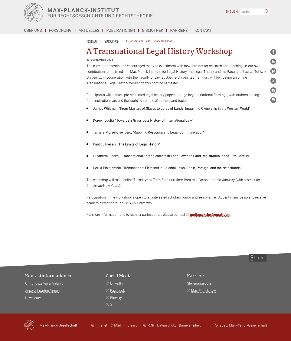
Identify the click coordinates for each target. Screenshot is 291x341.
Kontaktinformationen (48, 275)
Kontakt (203, 30)
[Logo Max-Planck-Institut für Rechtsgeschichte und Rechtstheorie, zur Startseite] (104, 12)
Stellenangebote (199, 283)
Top (261, 258)
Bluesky (116, 298)
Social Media (118, 275)
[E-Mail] (273, 90)
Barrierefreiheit (190, 325)
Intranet (101, 325)
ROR (151, 325)
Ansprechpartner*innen (42, 291)
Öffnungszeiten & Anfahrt (44, 283)
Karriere (195, 275)
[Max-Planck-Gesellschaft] (32, 325)
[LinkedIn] (273, 61)
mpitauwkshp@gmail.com (210, 215)
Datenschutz (166, 325)
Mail (117, 325)
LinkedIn (116, 283)
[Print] (273, 100)
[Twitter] (273, 81)
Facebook (117, 291)
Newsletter (33, 298)
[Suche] (265, 12)
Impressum (132, 325)
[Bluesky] (273, 71)
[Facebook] (273, 52)
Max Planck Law (203, 291)
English (232, 11)
